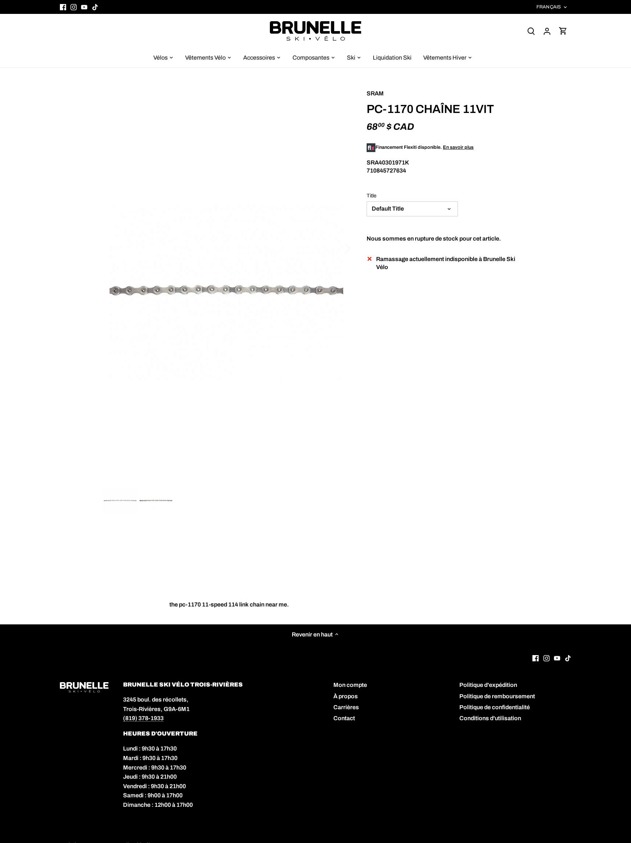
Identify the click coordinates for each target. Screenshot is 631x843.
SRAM (375, 93)
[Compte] (547, 31)
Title (371, 196)
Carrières (346, 707)
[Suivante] (338, 247)
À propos (345, 696)
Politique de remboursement (497, 696)
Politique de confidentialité (494, 707)
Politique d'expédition (488, 685)
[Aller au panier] (563, 31)
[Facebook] (63, 7)
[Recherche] (531, 31)
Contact (344, 718)
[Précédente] (114, 247)
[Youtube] (84, 7)
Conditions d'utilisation (490, 718)
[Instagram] (73, 7)
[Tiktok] (95, 7)
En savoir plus (458, 147)
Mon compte (350, 685)
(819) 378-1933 (143, 718)
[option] (226, 292)
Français (548, 7)
